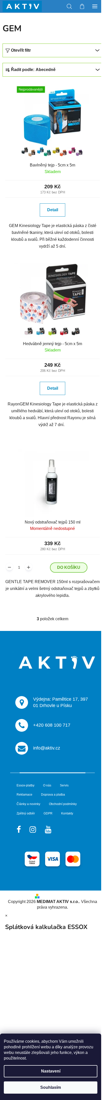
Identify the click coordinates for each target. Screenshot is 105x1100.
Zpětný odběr (26, 813)
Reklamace (24, 794)
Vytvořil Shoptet (56, 896)
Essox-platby (25, 785)
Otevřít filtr (21, 50)
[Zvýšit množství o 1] (28, 567)
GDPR (48, 813)
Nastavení (50, 1071)
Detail (52, 210)
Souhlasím (50, 1087)
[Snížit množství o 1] (9, 567)
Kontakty (67, 813)
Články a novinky (28, 804)
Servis (64, 785)
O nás (47, 785)
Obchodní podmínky (63, 804)
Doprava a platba (53, 794)
